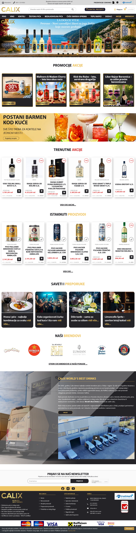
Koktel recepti (96, 9)
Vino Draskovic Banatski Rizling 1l (124, 250)
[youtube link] (73, 488)
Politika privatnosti (71, 509)
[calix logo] (11, 498)
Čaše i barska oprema (77, 16)
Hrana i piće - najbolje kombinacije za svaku (17, 320)
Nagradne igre (70, 512)
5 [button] (78, 54)
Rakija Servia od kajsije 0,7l (79, 184)
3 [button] (68, 54)
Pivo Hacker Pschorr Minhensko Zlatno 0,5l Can (79, 250)
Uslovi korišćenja (71, 504)
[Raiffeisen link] (77, 524)
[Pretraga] (73, 9)
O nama (68, 506)
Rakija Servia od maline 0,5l (34, 184)
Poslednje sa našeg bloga (48, 509)
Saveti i (68, 283)
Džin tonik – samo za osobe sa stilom (85, 318)
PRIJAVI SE (79, 481)
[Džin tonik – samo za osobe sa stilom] (85, 302)
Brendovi (129, 16)
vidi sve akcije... (68, 204)
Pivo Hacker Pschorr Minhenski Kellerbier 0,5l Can (57, 250)
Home (42, 498)
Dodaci (108, 16)
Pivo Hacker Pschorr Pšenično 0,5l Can (101, 250)
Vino (12, 16)
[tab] (58, 54)
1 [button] (58, 54)
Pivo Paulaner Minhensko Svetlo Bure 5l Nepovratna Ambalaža (11, 251)
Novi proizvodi (45, 501)
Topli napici (96, 16)
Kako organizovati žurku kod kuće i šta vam (50, 320)
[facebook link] (62, 488)
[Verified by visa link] (101, 524)
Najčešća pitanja (70, 498)
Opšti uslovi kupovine (72, 515)
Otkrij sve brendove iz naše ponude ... (68, 363)
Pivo (4, 16)
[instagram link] (68, 488)
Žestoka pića (35, 16)
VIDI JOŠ (65, 412)
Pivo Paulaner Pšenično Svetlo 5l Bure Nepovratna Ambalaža (34, 250)
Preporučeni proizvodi (47, 506)
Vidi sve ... (68, 271)
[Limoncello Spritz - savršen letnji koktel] (119, 302)
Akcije (118, 16)
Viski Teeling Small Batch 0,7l (12, 184)
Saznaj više (71, 530)
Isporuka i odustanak (72, 501)
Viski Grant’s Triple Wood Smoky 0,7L (102, 184)
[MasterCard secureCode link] (111, 524)
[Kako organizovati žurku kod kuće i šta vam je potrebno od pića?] (51, 302)
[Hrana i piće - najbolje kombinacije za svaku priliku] (17, 302)
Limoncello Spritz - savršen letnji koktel (118, 320)
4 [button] (73, 54)
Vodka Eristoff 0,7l (124, 184)
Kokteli (21, 16)
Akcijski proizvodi (46, 504)
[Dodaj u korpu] (19, 191)
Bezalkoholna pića (54, 16)
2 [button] (63, 54)
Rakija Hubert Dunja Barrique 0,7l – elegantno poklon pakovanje (56, 185)
